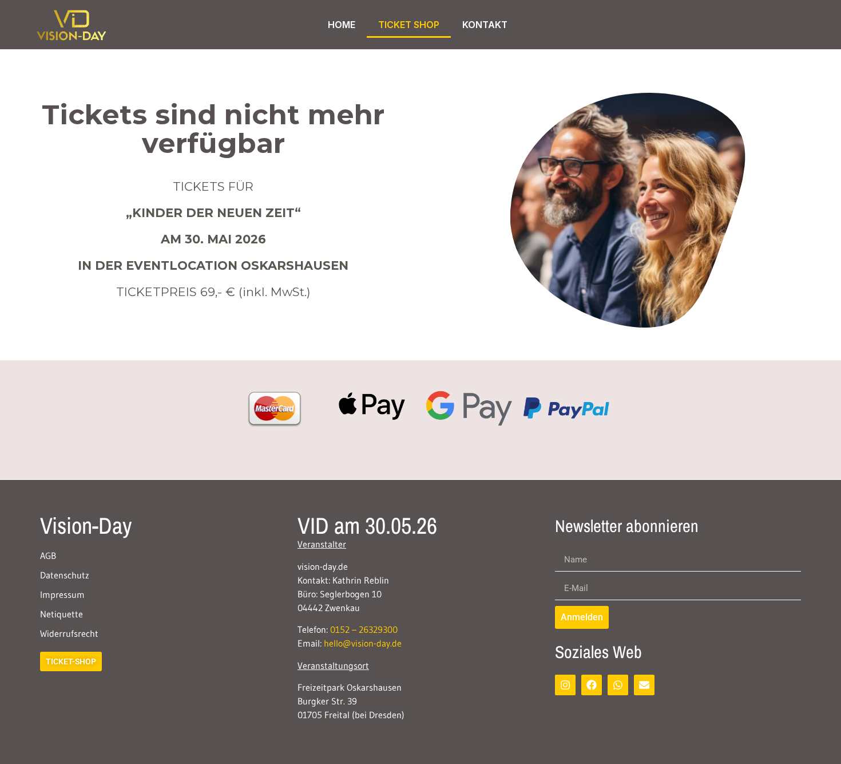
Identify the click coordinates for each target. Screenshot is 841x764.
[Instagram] (565, 685)
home (341, 24)
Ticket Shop (408, 24)
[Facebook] (591, 685)
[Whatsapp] (618, 685)
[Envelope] (644, 685)
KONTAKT (484, 24)
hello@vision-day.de (363, 643)
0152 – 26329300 (364, 629)
